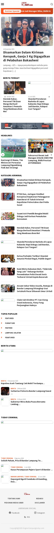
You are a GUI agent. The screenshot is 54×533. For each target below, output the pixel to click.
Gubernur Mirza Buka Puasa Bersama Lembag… (28, 403)
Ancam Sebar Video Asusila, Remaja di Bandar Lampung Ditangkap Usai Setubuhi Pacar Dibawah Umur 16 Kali (34, 288)
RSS (28, 517)
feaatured (10, 337)
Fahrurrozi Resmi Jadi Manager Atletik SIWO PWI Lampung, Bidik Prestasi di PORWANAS (40, 159)
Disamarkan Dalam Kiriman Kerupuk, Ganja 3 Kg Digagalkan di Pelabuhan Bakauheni (26, 56)
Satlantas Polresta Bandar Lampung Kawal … (31, 392)
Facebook (15, 513)
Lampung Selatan (13, 333)
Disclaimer (40, 503)
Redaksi (39, 498)
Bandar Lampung (17, 477)
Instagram (41, 513)
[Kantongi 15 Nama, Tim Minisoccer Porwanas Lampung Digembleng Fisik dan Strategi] (13, 148)
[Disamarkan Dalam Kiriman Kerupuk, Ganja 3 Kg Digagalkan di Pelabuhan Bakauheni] (27, 31)
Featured (9, 318)
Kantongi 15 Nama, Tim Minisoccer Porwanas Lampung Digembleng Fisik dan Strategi (12, 164)
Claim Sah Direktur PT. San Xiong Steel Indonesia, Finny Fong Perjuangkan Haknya (32, 303)
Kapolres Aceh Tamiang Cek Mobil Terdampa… (23, 383)
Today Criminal (7, 458)
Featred (8, 328)
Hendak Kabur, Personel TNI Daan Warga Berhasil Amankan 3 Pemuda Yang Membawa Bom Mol (12, 105)
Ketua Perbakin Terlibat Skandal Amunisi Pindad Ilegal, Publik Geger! (34, 257)
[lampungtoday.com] (27, 4)
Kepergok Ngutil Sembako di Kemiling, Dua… (29, 480)
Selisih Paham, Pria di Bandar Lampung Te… (21, 460)
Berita (3, 381)
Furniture (10, 323)
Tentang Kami (14, 498)
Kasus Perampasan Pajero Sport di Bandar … (32, 469)
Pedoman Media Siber (13, 503)
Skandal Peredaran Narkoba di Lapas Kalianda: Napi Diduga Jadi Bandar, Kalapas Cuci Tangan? (38, 104)
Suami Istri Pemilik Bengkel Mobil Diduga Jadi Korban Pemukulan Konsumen (32, 216)
